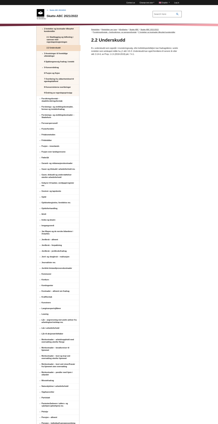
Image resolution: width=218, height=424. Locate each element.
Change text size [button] (146, 3)
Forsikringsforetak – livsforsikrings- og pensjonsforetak (115, 32)
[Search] (177, 14)
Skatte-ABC (134, 29)
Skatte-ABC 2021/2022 (58, 10)
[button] (164, 2)
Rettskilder (95, 29)
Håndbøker (123, 29)
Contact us (130, 3)
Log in (176, 3)
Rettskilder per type (109, 29)
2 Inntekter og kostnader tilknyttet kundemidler (156, 32)
